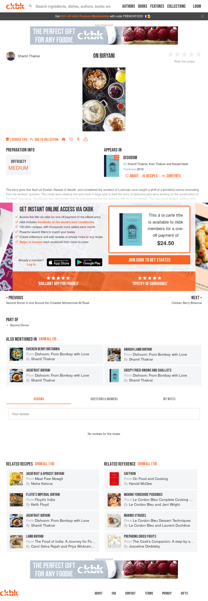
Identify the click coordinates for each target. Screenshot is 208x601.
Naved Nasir (180, 164)
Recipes (152, 175)
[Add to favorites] (71, 139)
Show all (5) (47, 339)
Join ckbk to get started (149, 260)
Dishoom (130, 158)
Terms (149, 593)
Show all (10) (44, 463)
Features (157, 6)
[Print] (63, 139)
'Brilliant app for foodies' (58, 283)
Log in (31, 264)
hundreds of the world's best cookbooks (66, 222)
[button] (30, 6)
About (134, 175)
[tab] (38, 399)
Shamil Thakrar (29, 56)
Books (142, 6)
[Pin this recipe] (78, 139)
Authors (128, 6)
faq (114, 593)
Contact (130, 593)
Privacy (167, 593)
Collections (176, 6)
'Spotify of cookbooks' (150, 283)
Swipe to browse (31, 242)
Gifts (184, 593)
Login (197, 6)
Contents (173, 175)
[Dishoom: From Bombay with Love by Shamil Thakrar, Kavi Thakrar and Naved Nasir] (130, 216)
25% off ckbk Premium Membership (85, 16)
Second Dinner (19, 325)
